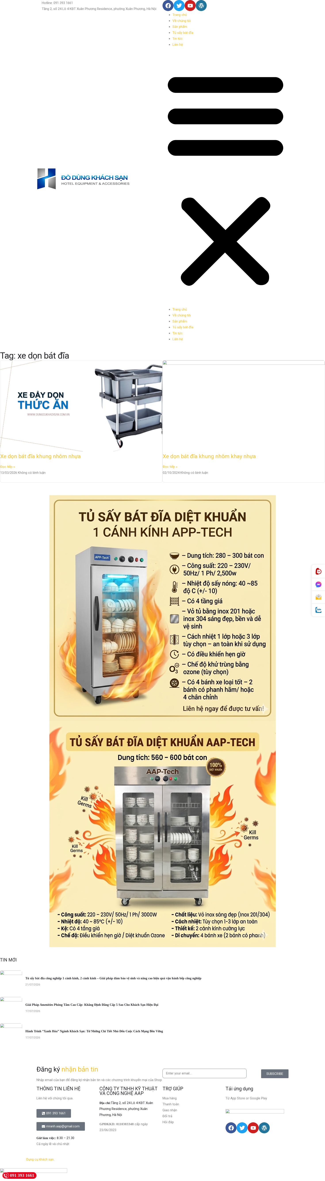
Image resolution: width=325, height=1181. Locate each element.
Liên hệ (177, 45)
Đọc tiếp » (7, 467)
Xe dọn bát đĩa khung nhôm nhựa (40, 456)
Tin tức (177, 39)
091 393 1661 (22, 1175)
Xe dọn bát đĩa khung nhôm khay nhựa (209, 456)
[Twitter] (179, 5)
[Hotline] (318, 571)
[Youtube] (190, 5)
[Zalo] (318, 610)
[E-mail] (318, 597)
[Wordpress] (201, 5)
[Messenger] (318, 584)
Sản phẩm (179, 27)
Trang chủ (179, 15)
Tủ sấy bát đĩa (182, 33)
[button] (225, 179)
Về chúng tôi (181, 21)
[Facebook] (168, 5)
